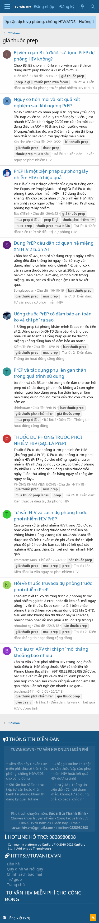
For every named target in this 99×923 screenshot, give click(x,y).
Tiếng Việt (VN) (18, 917)
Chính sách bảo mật (24, 874)
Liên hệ (13, 863)
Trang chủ (16, 884)
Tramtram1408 (25, 559)
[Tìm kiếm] (93, 6)
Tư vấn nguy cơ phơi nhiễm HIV (38, 302)
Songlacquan (24, 290)
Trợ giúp (14, 879)
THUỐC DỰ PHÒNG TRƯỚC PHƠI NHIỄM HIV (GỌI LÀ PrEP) (48, 440)
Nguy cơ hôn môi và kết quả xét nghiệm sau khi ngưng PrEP (47, 102)
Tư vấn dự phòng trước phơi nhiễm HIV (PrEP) (57, 87)
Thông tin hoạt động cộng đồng (39, 358)
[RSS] (93, 917)
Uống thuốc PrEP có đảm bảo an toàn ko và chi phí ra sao (53, 317)
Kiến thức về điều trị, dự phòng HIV (49, 231)
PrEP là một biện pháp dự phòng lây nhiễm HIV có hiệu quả (51, 174)
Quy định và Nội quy (25, 868)
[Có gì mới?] (82, 6)
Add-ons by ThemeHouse (33, 848)
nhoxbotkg (22, 625)
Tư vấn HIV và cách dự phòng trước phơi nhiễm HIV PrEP (50, 515)
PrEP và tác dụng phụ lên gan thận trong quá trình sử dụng (50, 373)
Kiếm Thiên (22, 346)
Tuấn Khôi (21, 75)
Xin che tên (22, 141)
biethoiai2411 (24, 691)
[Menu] (7, 6)
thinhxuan (22, 407)
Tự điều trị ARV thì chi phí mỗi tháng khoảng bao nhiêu (51, 652)
